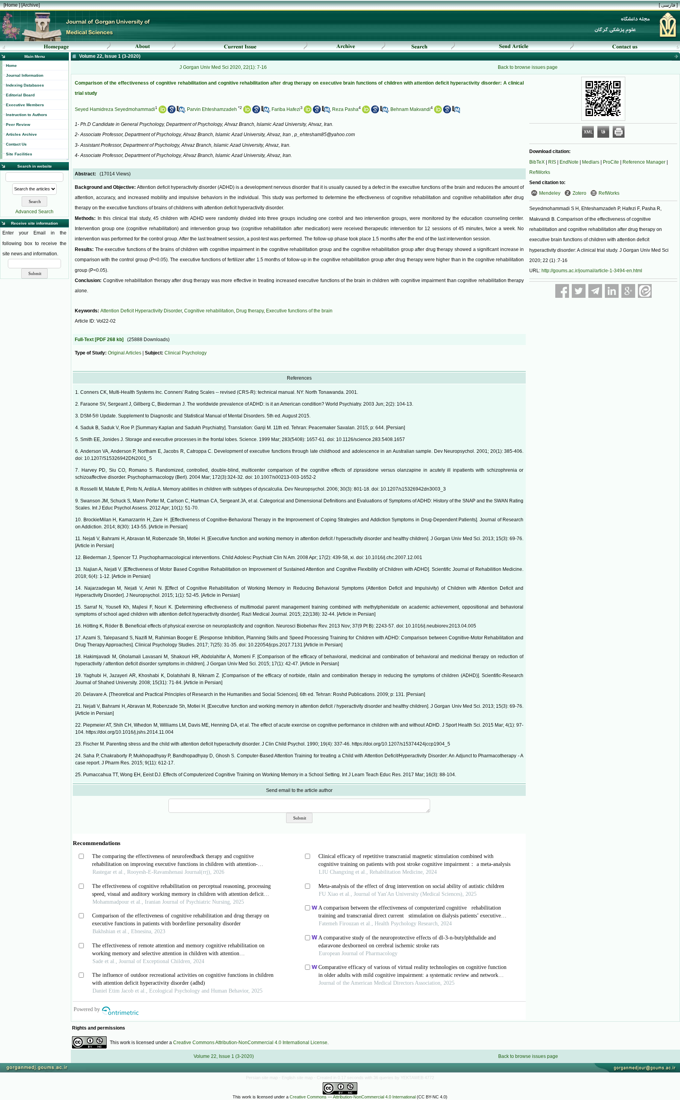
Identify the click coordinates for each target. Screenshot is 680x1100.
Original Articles (124, 353)
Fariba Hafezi (286, 109)
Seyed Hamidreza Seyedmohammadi (115, 109)
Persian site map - (264, 1077)
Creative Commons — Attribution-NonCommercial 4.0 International (353, 1096)
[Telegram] (595, 291)
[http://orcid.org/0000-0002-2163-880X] (366, 111)
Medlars (590, 162)
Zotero (579, 193)
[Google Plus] (628, 291)
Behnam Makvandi (410, 109)
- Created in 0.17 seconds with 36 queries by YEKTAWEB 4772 (374, 1077)
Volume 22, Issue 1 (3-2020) (224, 1056)
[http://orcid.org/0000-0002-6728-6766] (162, 111)
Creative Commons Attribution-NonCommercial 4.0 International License (250, 1042)
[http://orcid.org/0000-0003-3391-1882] (247, 111)
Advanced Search (34, 211)
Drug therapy (250, 311)
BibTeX (537, 162)
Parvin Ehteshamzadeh (212, 109)
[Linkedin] (612, 291)
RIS (552, 162)
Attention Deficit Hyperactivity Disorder (141, 311)
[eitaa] (645, 291)
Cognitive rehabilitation (209, 311)
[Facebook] (562, 291)
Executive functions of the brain (299, 311)
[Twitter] (579, 291)
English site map (298, 1077)
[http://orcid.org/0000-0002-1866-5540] (438, 111)
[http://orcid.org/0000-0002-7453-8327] (308, 111)
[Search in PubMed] (181, 111)
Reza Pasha (345, 109)
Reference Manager (644, 162)
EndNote (569, 162)
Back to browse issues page (528, 67)
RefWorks (539, 172)
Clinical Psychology (185, 353)
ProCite (611, 162)
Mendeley (549, 193)
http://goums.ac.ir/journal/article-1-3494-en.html (591, 270)
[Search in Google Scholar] (172, 111)
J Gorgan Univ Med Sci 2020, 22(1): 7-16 (223, 67)
